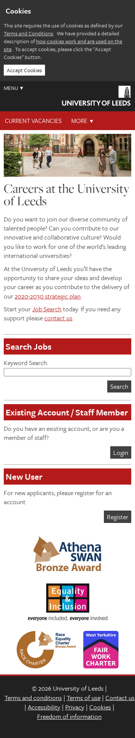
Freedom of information (69, 716)
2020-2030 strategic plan (48, 296)
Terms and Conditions (28, 33)
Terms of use (83, 697)
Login (120, 452)
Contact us (120, 697)
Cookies (100, 707)
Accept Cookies (24, 70)
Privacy (74, 707)
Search (119, 386)
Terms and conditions (33, 697)
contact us (58, 318)
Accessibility (44, 707)
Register (117, 516)
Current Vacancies (33, 120)
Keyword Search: (26, 362)
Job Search (47, 309)
